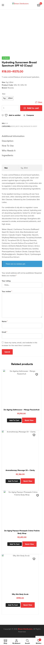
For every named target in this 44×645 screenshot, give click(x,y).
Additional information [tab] (13, 136)
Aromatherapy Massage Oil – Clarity (20, 470)
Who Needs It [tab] (9, 150)
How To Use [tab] (8, 145)
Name (5, 321)
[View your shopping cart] (38, 4)
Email (4, 332)
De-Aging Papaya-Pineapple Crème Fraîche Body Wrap (22, 532)
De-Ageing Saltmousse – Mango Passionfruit (21, 410)
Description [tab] (7, 140)
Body (13, 126)
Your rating (6, 281)
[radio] (4, 98)
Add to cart (33, 108)
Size (3, 94)
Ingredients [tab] (7, 155)
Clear (40, 102)
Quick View (29, 420)
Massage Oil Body (30, 126)
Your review (7, 291)
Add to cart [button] (14, 420)
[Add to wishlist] (37, 374)
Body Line (19, 126)
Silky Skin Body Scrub (20, 594)
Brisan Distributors (25, 629)
